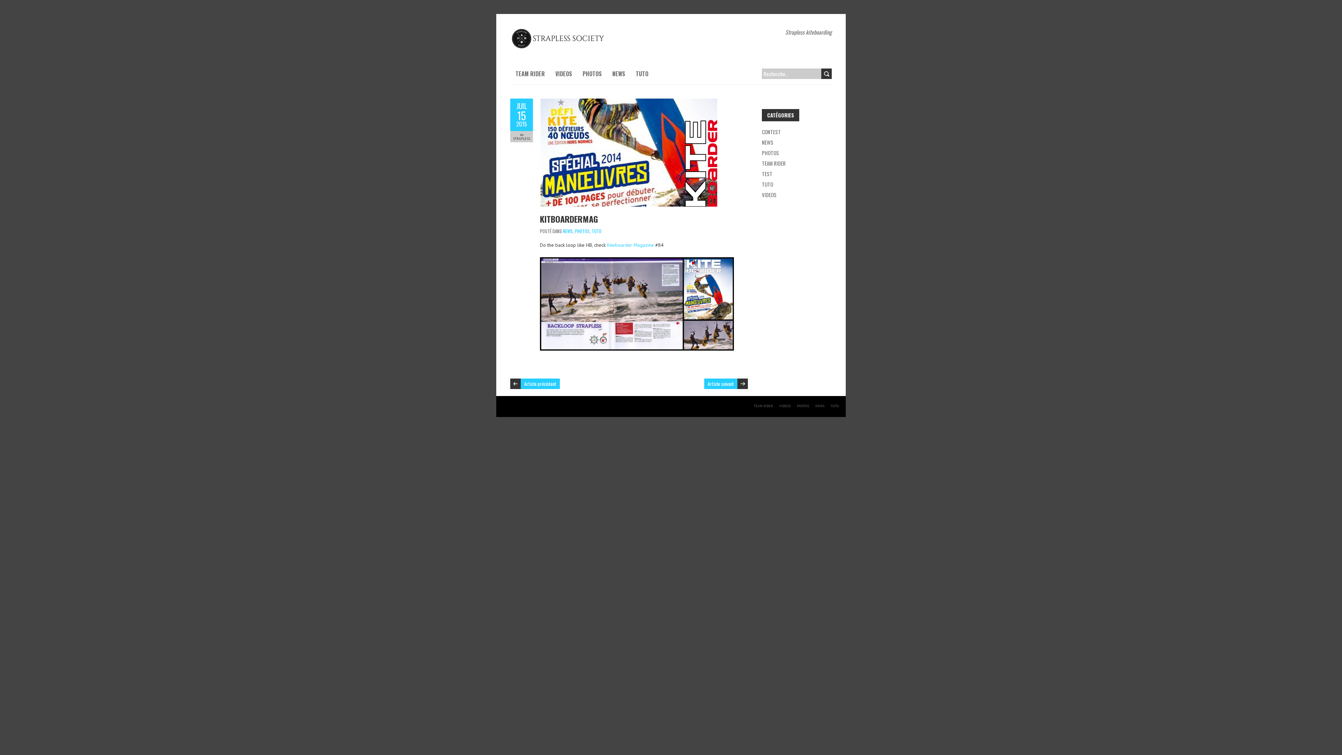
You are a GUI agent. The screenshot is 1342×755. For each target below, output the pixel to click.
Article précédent (540, 383)
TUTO (642, 74)
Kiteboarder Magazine (630, 245)
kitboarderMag (569, 219)
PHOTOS (592, 74)
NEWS (618, 74)
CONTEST (771, 132)
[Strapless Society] (558, 31)
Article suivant (721, 383)
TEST (767, 174)
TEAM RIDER (530, 74)
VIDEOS (563, 74)
